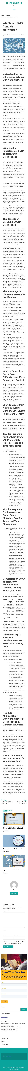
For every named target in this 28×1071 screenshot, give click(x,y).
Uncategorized (4, 1044)
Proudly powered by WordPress (10, 1067)
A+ (15, 34)
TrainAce (9, 1056)
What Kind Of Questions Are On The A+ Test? (11, 1028)
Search (2, 1006)
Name (4, 930)
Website (16, 936)
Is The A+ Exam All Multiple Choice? (9, 1031)
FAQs (21, 34)
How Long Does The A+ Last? (8, 1029)
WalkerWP (16, 1069)
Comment (5, 911)
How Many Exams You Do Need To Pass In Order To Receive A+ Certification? (13, 827)
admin (5, 34)
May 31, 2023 (11, 34)
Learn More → (14, 893)
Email (4, 936)
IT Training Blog (14, 3)
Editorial (18, 34)
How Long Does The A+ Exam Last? (12, 849)
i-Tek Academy (4, 1017)
